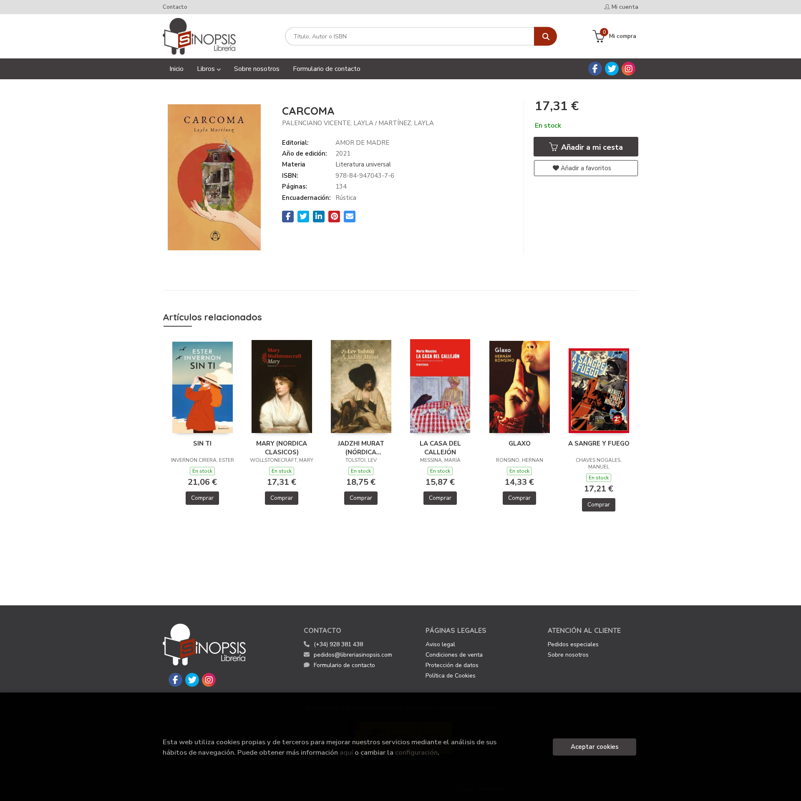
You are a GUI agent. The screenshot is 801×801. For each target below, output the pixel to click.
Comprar (202, 498)
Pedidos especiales (573, 644)
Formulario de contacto (344, 665)
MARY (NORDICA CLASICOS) (281, 447)
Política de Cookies (451, 676)
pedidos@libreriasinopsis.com (353, 655)
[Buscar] (545, 36)
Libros (207, 68)
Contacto (175, 7)
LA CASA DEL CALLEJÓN (440, 447)
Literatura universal (363, 164)
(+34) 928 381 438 (338, 644)
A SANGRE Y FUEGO (599, 443)
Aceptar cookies (595, 747)
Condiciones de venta (454, 655)
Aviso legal (440, 644)
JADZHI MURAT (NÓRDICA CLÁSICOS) (361, 447)
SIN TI (202, 443)
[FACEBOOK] (595, 69)
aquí (346, 752)
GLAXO (520, 443)
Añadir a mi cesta (591, 147)
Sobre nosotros (568, 655)
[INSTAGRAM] (628, 69)
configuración (416, 752)
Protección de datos (452, 665)
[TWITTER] (612, 69)
